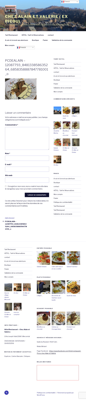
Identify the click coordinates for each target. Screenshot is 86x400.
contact (51, 35)
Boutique (35, 40)
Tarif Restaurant (11, 35)
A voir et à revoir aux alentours (16, 40)
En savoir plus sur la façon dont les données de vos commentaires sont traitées (27, 203)
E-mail (8, 164)
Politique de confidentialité (63, 202)
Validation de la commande (62, 40)
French (23, 47)
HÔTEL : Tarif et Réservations (33, 35)
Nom (7, 153)
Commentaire (11, 125)
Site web (8, 175)
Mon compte (9, 45)
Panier (45, 40)
